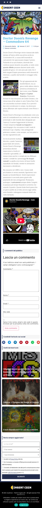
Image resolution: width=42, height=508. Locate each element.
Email (6, 303)
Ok (16, 505)
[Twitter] (7, 2)
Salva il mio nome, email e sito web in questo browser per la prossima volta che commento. (21, 323)
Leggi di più (24, 505)
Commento (8, 269)
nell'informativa (12, 472)
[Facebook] (4, 2)
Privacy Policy (14, 459)
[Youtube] (10, 2)
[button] (39, 7)
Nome (6, 295)
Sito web (6, 312)
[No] (38, 501)
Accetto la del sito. (13, 459)
